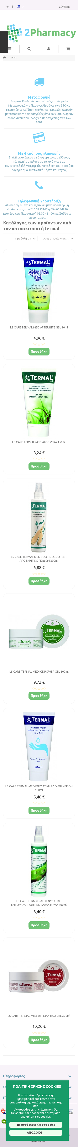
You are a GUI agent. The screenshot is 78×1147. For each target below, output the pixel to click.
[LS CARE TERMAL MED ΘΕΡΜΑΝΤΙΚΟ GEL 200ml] (39, 976)
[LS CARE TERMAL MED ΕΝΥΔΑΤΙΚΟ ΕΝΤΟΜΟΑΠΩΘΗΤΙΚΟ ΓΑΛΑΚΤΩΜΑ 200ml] (39, 861)
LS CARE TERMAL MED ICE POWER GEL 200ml (39, 671)
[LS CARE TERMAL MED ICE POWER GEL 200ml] (39, 632)
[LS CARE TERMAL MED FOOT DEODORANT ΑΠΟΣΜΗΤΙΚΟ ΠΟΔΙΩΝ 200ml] (39, 517)
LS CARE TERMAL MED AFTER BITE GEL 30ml (39, 327)
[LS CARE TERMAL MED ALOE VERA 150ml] (39, 402)
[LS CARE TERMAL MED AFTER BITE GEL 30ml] (39, 287)
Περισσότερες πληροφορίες (36, 1124)
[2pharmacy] (39, 33)
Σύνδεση (64, 6)
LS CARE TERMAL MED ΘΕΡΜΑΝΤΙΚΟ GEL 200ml (39, 1015)
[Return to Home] (4, 57)
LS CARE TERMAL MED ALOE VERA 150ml (39, 442)
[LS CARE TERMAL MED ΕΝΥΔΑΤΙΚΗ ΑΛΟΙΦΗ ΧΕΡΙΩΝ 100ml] (39, 746)
